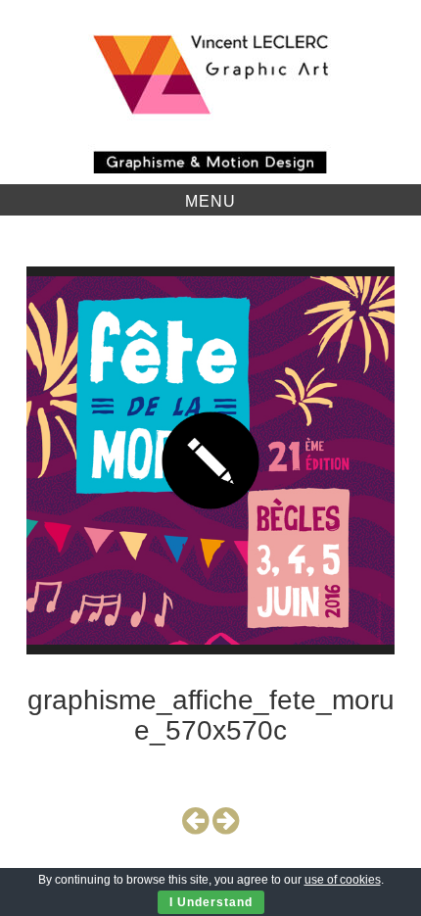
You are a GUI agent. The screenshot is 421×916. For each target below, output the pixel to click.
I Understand (211, 902)
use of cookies (342, 880)
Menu (210, 201)
